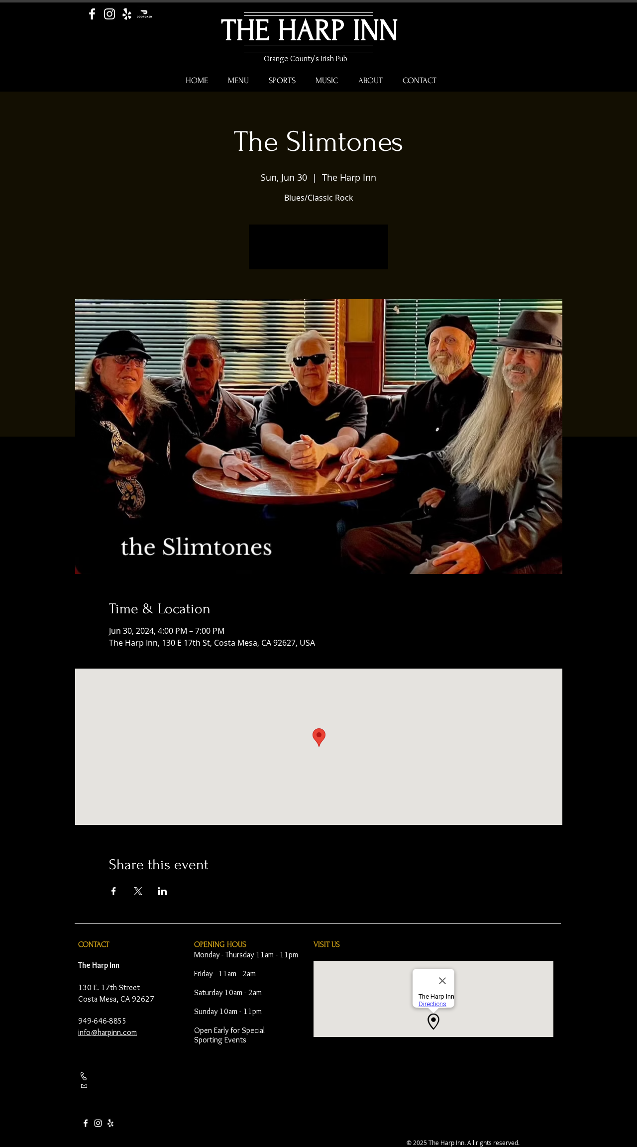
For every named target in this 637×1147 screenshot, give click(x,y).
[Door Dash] (144, 13)
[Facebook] (92, 13)
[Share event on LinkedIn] (162, 891)
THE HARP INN (309, 30)
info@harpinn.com (107, 1032)
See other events (318, 252)
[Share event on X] (138, 891)
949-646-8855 (102, 1021)
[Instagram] (109, 13)
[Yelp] (126, 13)
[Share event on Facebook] (113, 891)
